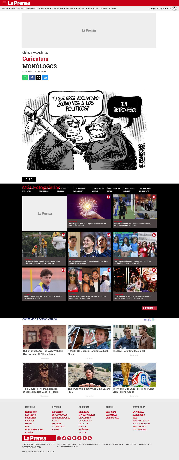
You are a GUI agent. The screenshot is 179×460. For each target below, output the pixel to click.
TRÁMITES (84, 429)
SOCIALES (57, 423)
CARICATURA (112, 417)
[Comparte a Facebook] (32, 77)
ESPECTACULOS (60, 414)
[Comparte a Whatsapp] (25, 77)
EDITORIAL (111, 412)
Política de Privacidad (89, 445)
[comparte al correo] (45, 77)
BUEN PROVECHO (141, 423)
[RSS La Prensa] (90, 438)
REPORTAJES (85, 420)
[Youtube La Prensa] (74, 438)
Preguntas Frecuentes (67, 447)
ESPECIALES (85, 417)
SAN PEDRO (30, 414)
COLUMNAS (111, 414)
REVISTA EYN (139, 426)
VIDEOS (82, 426)
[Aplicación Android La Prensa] (85, 438)
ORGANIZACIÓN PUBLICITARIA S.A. (38, 451)
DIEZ (135, 417)
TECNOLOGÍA (58, 426)
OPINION (110, 407)
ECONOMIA (30, 417)
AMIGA (55, 420)
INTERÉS (56, 407)
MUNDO (29, 423)
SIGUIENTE (148, 308)
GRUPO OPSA (139, 407)
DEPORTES (57, 412)
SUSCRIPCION (139, 429)
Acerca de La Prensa (66, 445)
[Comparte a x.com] (38, 77)
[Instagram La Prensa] (69, 438)
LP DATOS (83, 423)
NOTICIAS (30, 407)
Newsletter (131, 445)
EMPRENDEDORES (61, 417)
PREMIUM (84, 407)
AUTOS (55, 429)
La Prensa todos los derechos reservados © (38, 445)
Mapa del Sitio (145, 445)
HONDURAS (31, 412)
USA (27, 426)
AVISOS (82, 432)
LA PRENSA (138, 412)
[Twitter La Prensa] (64, 438)
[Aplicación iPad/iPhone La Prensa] (79, 438)
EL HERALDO (139, 414)
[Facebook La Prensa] (59, 438)
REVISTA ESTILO (141, 420)
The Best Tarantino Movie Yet (129, 351)
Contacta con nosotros (112, 445)
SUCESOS (29, 420)
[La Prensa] (35, 438)
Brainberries (45, 358)
